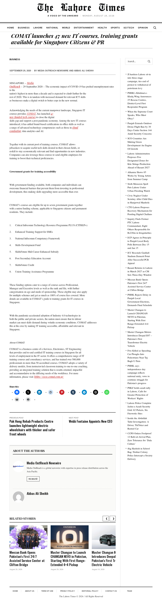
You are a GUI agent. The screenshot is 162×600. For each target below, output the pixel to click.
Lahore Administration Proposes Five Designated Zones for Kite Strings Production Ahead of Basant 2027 (139, 160)
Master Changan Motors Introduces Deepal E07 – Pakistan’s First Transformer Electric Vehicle (110, 558)
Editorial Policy (90, 591)
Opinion (143, 27)
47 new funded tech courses (31, 115)
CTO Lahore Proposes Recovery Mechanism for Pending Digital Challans (140, 211)
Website (33, 479)
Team (129, 591)
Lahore (38, 27)
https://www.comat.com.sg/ (49, 376)
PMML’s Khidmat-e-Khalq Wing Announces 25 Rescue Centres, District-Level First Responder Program (139, 99)
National (52, 27)
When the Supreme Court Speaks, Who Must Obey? (140, 115)
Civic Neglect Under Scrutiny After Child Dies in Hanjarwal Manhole (140, 199)
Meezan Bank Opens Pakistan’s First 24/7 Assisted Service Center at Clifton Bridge (27, 558)
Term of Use (47, 591)
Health (102, 27)
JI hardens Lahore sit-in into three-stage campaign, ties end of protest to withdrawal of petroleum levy (139, 81)
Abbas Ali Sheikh (83, 70)
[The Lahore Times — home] (81, 8)
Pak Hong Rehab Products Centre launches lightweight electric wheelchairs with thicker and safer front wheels (32, 427)
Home (10, 27)
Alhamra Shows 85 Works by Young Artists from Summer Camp (139, 176)
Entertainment (84, 27)
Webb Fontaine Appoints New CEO (90, 421)
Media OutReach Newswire (53, 70)
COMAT (31, 113)
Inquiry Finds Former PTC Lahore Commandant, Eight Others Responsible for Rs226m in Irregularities (139, 225)
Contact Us (111, 591)
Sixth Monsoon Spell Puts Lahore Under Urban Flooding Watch (139, 187)
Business (23, 27)
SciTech (129, 27)
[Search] (154, 27)
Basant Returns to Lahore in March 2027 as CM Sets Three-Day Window (140, 271)
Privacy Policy (67, 591)
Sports (115, 27)
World (66, 27)
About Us (29, 591)
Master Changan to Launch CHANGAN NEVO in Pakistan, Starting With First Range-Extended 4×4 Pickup (69, 558)
